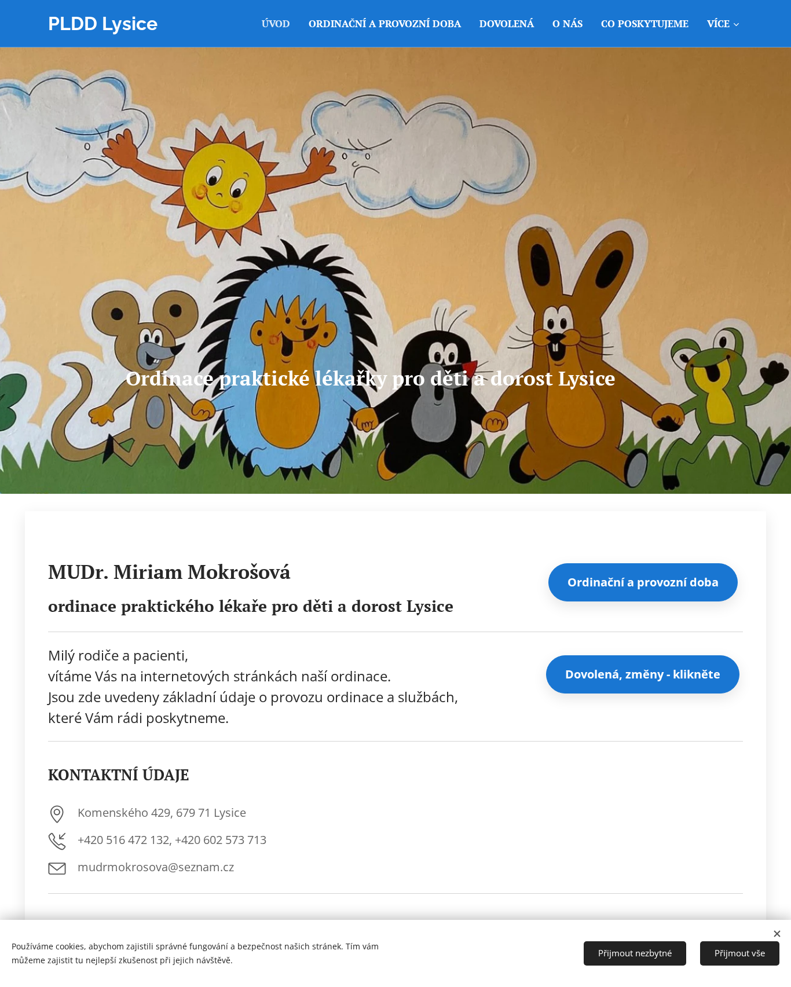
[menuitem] (279, 23)
